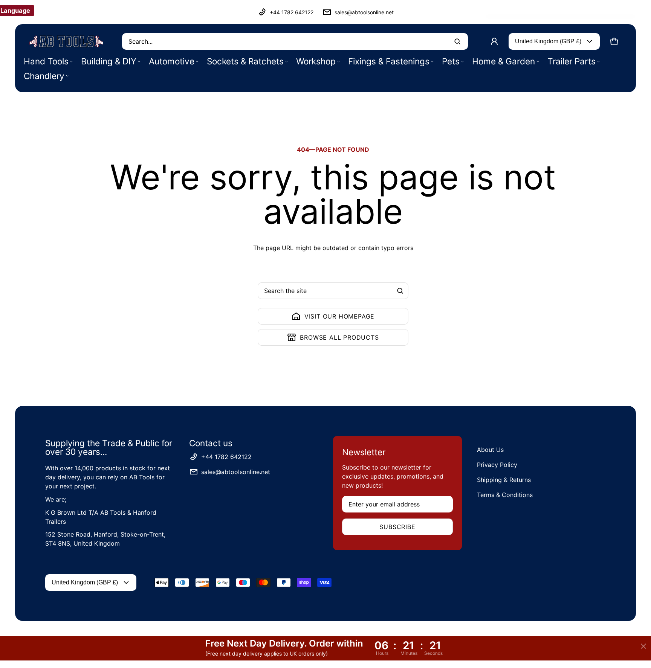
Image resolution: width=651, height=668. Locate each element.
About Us (490, 449)
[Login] (494, 41)
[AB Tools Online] (66, 41)
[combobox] (295, 41)
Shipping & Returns (504, 479)
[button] (614, 41)
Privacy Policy (497, 464)
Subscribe (397, 527)
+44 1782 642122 (291, 12)
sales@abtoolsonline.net (364, 12)
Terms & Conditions (505, 495)
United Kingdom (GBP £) (548, 41)
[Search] (400, 290)
